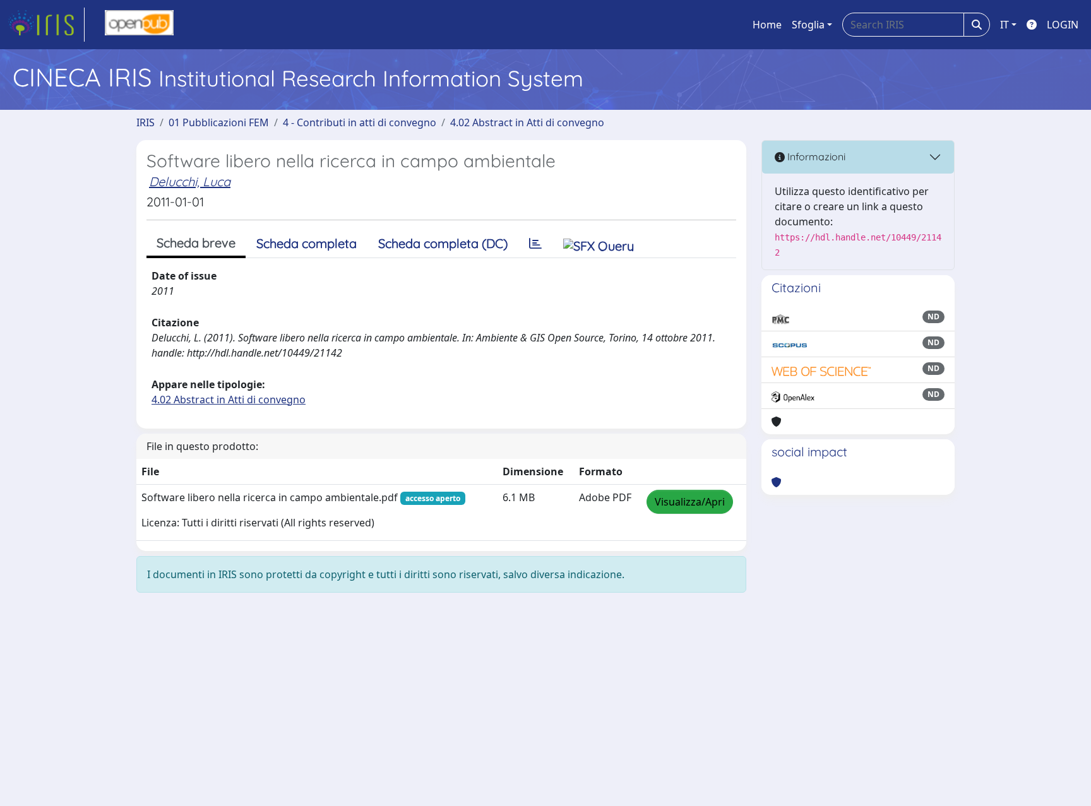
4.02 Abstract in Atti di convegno (527, 122)
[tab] (535, 243)
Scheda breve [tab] (196, 243)
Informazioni (815, 156)
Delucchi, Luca (189, 181)
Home (767, 25)
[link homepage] (46, 25)
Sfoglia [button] (808, 25)
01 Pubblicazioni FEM (219, 122)
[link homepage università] (139, 25)
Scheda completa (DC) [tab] (443, 243)
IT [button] (1004, 25)
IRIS (145, 122)
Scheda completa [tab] (306, 243)
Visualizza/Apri (690, 502)
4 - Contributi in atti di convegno (359, 122)
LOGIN (1062, 25)
